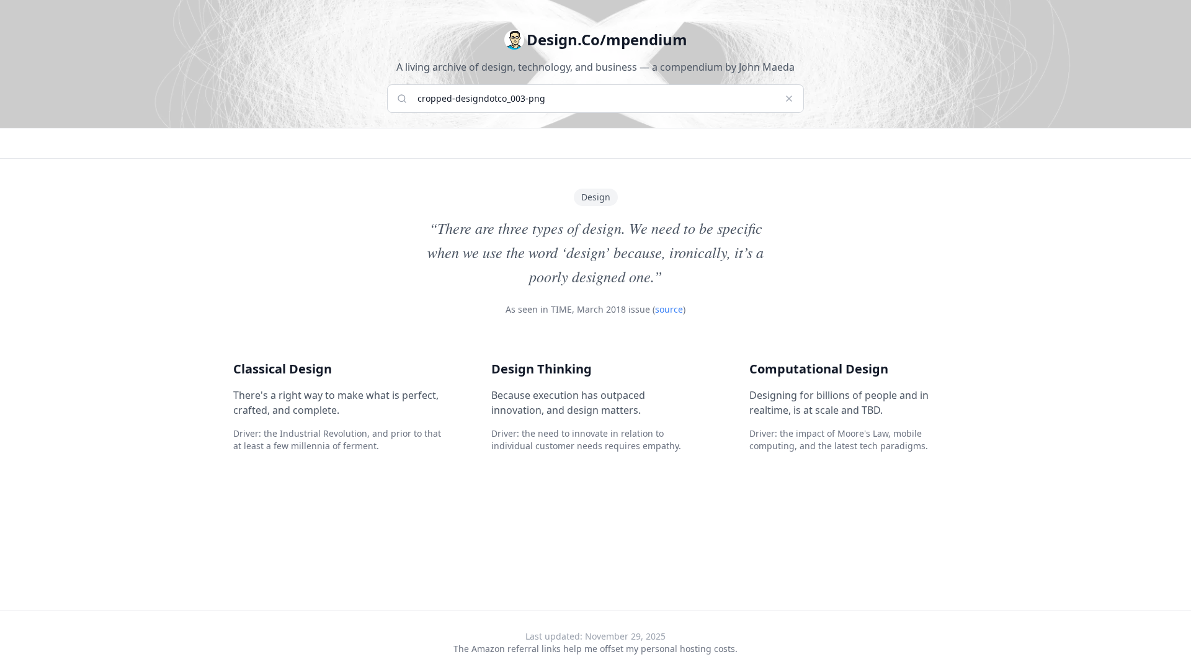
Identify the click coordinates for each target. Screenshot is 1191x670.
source (669, 309)
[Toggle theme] (514, 40)
